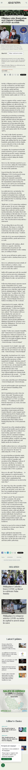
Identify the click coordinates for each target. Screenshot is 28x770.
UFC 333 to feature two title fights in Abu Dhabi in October (9, 661)
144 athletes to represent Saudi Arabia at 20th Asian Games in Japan (9, 654)
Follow (23, 74)
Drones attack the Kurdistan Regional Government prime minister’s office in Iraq (8, 646)
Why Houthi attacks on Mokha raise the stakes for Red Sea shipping (9, 739)
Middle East (4, 726)
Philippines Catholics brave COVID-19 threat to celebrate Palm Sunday (13, 590)
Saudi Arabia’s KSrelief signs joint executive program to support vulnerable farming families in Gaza (8, 677)
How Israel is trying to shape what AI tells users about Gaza (9, 729)
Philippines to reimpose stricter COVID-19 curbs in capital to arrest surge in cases (13, 619)
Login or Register (6, 759)
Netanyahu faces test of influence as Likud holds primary (9, 668)
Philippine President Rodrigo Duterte (12, 560)
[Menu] (1, 3)
